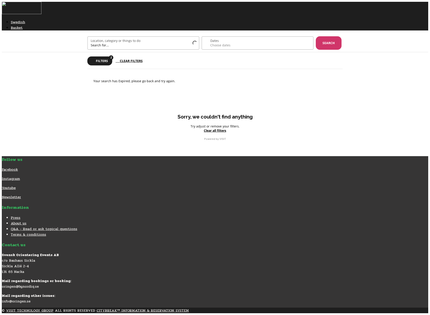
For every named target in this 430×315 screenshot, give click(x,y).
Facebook (10, 169)
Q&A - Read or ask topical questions (44, 229)
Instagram (11, 178)
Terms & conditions (28, 234)
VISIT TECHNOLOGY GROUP (30, 310)
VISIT (222, 138)
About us (18, 223)
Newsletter (11, 197)
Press (15, 217)
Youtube (9, 188)
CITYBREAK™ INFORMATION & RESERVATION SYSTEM (143, 310)
